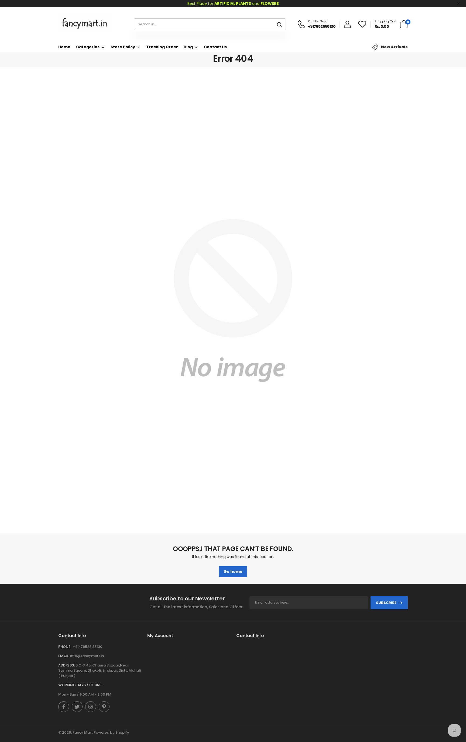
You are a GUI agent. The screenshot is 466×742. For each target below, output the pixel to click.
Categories (88, 47)
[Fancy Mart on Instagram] (90, 706)
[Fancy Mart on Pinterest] (104, 706)
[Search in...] (279, 24)
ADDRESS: (66, 665)
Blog (188, 47)
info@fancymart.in (87, 655)
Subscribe (386, 602)
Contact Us (215, 47)
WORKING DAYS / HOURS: (80, 685)
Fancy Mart (83, 732)
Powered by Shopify (111, 732)
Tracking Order (162, 47)
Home (64, 47)
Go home (233, 571)
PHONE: (64, 646)
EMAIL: (63, 655)
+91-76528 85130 (87, 646)
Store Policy (123, 47)
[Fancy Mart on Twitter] (77, 706)
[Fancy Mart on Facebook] (63, 706)
